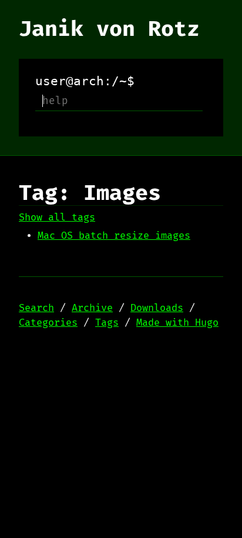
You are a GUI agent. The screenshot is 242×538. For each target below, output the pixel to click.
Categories (48, 323)
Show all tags (57, 217)
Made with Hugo (177, 323)
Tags (107, 323)
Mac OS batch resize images (114, 236)
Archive (92, 308)
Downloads (156, 308)
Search (36, 308)
